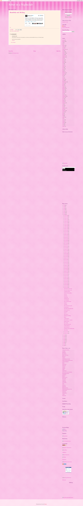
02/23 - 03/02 (66, 280)
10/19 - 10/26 (66, 230)
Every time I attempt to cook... (68, 290)
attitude (63, 45)
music (63, 84)
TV (62, 115)
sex (62, 104)
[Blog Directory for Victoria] (64, 445)
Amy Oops (63, 351)
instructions (64, 72)
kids (62, 75)
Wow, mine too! (66, 314)
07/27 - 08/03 (66, 247)
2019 (64, 206)
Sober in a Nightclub (21, 4)
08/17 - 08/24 (66, 243)
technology (63, 110)
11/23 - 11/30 (66, 222)
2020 (64, 205)
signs (63, 105)
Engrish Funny (64, 364)
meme (63, 80)
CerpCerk (63, 357)
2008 (64, 342)
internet (63, 74)
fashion (63, 66)
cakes (63, 50)
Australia (63, 46)
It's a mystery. (66, 311)
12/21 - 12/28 (66, 216)
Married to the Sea (64, 377)
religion (63, 97)
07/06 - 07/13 (66, 252)
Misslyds (64, 26)
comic (63, 54)
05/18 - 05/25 (66, 262)
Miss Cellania (64, 378)
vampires (63, 117)
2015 (64, 212)
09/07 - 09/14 (66, 238)
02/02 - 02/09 (66, 284)
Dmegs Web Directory (68, 477)
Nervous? (65, 312)
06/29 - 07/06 (66, 253)
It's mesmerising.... (66, 307)
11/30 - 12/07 (66, 221)
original (63, 87)
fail (62, 63)
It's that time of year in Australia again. (69, 328)
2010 (64, 339)
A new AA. (65, 294)
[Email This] (17, 29)
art (62, 42)
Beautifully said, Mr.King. (17, 12)
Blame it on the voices (65, 355)
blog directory (64, 459)
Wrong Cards (64, 395)
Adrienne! (65, 302)
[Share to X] (19, 29)
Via (10, 27)
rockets (63, 100)
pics (67, 470)
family (63, 64)
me (62, 76)
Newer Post (11, 51)
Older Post (58, 51)
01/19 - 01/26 (66, 287)
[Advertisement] (34, 47)
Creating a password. (67, 325)
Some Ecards (64, 391)
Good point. (65, 295)
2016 (64, 211)
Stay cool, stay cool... (67, 327)
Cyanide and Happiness (65, 361)
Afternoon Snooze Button (65, 349)
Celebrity (63, 53)
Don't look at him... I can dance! (68, 319)
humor (66, 470)
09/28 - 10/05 (66, 234)
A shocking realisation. (67, 291)
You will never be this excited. (68, 288)
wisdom (63, 122)
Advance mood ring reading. (68, 292)
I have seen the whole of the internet (67, 372)
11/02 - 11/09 (66, 227)
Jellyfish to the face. (66, 321)
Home (35, 51)
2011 (64, 338)
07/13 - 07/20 (66, 250)
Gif (62, 70)
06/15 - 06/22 (66, 256)
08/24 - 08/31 (66, 241)
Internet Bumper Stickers (65, 373)
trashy (63, 114)
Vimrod (63, 394)
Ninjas (63, 85)
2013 (64, 335)
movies (63, 83)
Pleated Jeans (64, 386)
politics (63, 89)
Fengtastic (63, 366)
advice (63, 40)
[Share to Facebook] (20, 29)
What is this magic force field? (68, 305)
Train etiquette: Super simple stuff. (68, 308)
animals (63, 41)
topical (63, 111)
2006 (64, 345)
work (63, 123)
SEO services (64, 479)
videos (63, 119)
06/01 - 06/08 (66, 259)
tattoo (63, 109)
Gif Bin (63, 369)
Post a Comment (13, 42)
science (63, 101)
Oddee (63, 383)
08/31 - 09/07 (66, 240)
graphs (63, 71)
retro (63, 98)
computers (63, 57)
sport (63, 106)
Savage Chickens (64, 390)
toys (62, 113)
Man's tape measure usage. (67, 324)
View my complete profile (65, 27)
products (63, 91)
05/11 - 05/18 (66, 263)
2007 (64, 343)
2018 (64, 208)
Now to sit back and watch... (67, 301)
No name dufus (64, 382)
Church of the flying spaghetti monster (67, 360)
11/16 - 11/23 (66, 224)
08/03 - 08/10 (66, 246)
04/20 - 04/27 (66, 268)
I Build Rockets (64, 370)
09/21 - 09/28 (66, 235)
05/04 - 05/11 (66, 265)
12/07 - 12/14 (66, 219)
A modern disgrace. (66, 318)
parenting (63, 88)
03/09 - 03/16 (66, 277)
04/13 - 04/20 (66, 269)
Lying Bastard (64, 374)
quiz (63, 93)
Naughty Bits (64, 381)
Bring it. (65, 317)
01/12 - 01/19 (66, 331)
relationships (64, 96)
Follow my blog (68, 471)
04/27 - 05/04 (66, 266)
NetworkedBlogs (68, 467)
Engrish (63, 62)
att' (62, 44)
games (63, 68)
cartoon (63, 51)
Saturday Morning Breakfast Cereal (67, 389)
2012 (64, 336)
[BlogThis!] (18, 29)
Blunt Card (63, 356)
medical (63, 79)
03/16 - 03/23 (66, 275)
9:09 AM (13, 40)
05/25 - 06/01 (66, 260)
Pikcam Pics (64, 385)
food (63, 67)
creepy (63, 59)
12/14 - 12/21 (66, 218)
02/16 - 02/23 (66, 281)
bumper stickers (64, 49)
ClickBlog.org (64, 452)
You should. (65, 304)
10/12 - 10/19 (66, 231)
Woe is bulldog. (66, 322)
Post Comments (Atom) (15, 53)
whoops (63, 121)
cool (63, 58)
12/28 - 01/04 (66, 215)
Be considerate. (66, 329)
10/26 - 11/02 (66, 228)
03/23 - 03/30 (66, 274)
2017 (64, 209)
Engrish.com (64, 365)
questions (63, 92)
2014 (64, 214)
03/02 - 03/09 (66, 278)
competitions (64, 55)
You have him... (66, 297)
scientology (63, 102)
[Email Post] (16, 29)
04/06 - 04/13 (66, 271)
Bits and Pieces (64, 353)
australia (70, 470)
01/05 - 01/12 (66, 333)
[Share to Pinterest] (21, 29)
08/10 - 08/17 (66, 244)
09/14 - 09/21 (66, 237)
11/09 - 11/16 (66, 225)
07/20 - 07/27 (66, 249)
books (63, 47)
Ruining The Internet (65, 387)
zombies (63, 126)
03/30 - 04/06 (66, 272)
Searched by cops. (66, 298)
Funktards (63, 368)
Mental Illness (64, 81)
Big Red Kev (64, 352)
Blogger (46, 504)
